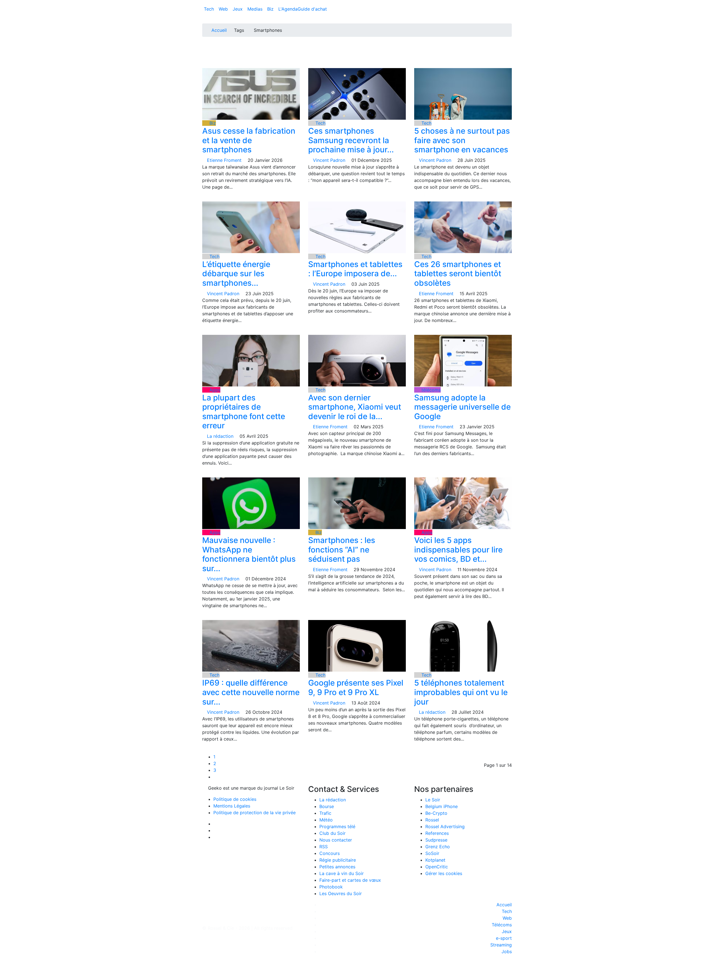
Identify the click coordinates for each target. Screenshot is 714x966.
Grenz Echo (437, 846)
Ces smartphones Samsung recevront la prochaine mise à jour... (351, 140)
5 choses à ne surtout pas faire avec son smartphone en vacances (462, 140)
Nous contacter (335, 840)
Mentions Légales (231, 806)
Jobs (506, 951)
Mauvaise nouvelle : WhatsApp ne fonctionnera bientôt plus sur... (249, 554)
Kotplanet (435, 860)
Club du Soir (332, 833)
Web (224, 9)
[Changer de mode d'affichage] (509, 3)
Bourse (326, 806)
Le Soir (432, 799)
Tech (209, 9)
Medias (255, 9)
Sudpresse (436, 840)
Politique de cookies (234, 799)
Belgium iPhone (441, 806)
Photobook (331, 887)
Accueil (219, 30)
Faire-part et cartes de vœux (350, 880)
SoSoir (432, 853)
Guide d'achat (312, 9)
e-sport (504, 938)
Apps (214, 390)
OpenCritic (436, 866)
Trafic (325, 813)
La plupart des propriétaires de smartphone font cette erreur (243, 412)
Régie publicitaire (337, 860)
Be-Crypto (436, 813)
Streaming (501, 945)
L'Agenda (288, 9)
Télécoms (502, 924)
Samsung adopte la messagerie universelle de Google (462, 407)
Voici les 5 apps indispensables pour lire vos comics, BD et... (458, 549)
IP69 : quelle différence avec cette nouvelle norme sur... (251, 692)
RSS (323, 846)
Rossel (432, 820)
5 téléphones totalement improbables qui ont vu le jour (461, 692)
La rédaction (332, 799)
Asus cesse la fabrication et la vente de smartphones (248, 140)
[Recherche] (510, 10)
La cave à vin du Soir (341, 873)
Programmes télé (337, 826)
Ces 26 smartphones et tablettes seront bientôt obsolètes (457, 273)
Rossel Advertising (445, 826)
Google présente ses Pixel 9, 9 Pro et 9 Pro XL (355, 687)
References (437, 833)
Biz (271, 9)
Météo (326, 820)
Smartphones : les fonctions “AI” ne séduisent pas (341, 549)
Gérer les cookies (443, 873)
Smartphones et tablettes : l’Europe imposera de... (355, 268)
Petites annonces (337, 866)
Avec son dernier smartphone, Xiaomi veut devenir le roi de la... (354, 407)
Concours (329, 853)
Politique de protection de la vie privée (254, 812)
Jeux (238, 9)
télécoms (430, 390)
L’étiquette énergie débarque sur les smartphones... (236, 273)
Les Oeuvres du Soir (340, 893)
